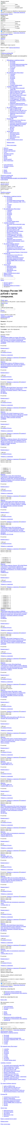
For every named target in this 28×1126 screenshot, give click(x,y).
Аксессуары (10, 131)
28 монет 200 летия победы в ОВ (9, 718)
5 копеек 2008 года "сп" (7, 786)
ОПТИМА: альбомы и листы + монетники (15, 1076)
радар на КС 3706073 (6, 669)
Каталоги (12, 138)
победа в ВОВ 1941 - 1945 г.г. (18, 92)
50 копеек (12, 78)
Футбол (12, 128)
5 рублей (12, 68)
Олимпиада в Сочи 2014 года (18, 111)
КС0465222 (6, 559)
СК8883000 (6, 471)
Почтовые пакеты (14, 134)
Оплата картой (8, 159)
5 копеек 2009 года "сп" (7, 764)
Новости (6, 148)
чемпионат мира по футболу (17, 103)
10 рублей (12, 83)
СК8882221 (6, 596)
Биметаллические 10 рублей (17, 90)
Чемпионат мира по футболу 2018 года (14, 1090)
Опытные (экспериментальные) (18, 123)
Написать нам (7, 155)
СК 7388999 (4, 507)
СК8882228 (6, 605)
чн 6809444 (4, 618)
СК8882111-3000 (5, 444)
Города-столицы (5, 742)
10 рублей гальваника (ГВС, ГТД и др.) (14, 1039)
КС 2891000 (4, 393)
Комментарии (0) (5, 317)
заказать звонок (5, 183)
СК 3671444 (4, 813)
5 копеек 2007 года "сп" (7, 857)
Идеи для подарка (11, 145)
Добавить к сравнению (7, 316)
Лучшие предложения (9, 150)
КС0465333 (6, 561)
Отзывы (6, 167)
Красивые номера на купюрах (18, 124)
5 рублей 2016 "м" (5, 905)
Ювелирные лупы (15, 137)
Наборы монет (11, 142)
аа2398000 (3, 343)
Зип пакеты (13, 135)
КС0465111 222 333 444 (7, 534)
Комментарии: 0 (5, 348)
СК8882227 (6, 603)
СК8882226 (6, 602)
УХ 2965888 (4, 697)
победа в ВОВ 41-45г (15, 109)
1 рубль (12, 71)
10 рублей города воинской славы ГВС (14, 1065)
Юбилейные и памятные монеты (15, 60)
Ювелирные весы (14, 132)
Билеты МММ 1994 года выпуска (16, 260)
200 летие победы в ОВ (16, 93)
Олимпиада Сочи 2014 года (17, 97)
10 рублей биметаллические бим (18, 64)
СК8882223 (6, 597)
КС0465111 (6, 557)
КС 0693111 (4, 930)
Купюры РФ (10, 118)
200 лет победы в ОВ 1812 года (18, 110)
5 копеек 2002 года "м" (7, 953)
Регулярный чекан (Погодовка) (15, 72)
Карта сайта (4, 999)
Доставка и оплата (9, 153)
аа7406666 (3, 418)
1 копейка (12, 74)
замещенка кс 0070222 (6, 481)
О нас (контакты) (8, 164)
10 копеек (12, 76)
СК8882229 (6, 606)
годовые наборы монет (16, 85)
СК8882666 (6, 469)
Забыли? (3, 38)
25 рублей (12, 63)
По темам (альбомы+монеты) (14, 107)
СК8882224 (6, 599)
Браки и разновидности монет (15, 139)
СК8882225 (6, 600)
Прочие (12, 130)
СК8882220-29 (4, 572)
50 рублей (12, 61)
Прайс (5, 156)
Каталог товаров (8, 149)
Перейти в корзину (6, 192)
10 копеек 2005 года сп (7, 882)
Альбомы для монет (12, 86)
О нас (5, 152)
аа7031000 (3, 644)
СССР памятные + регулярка (17, 99)
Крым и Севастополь (15, 96)
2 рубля (12, 69)
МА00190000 (4, 367)
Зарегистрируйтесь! (14, 47)
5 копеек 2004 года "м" (7, 836)
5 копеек (12, 75)
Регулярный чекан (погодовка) (18, 95)
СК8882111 (6, 468)
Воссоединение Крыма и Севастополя (16, 116)
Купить (3, 310)
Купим (5, 157)
